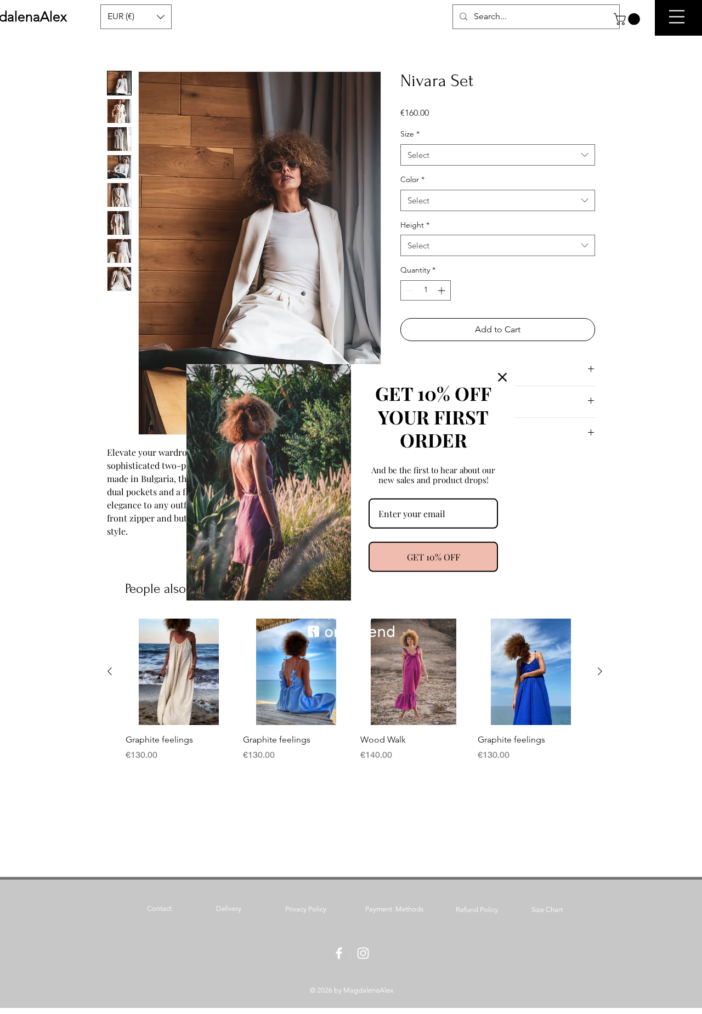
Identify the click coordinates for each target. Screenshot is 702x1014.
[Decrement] (409, 290)
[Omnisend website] (351, 625)
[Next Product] (600, 671)
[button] (628, 19)
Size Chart (547, 909)
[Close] (502, 377)
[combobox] (497, 155)
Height (414, 225)
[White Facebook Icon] (339, 953)
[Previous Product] (109, 671)
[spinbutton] (425, 290)
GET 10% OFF (433, 557)
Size (410, 134)
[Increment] (442, 290)
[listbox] (136, 16)
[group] (355, 690)
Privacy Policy (305, 909)
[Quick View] (179, 672)
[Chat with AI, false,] (681, 993)
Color (412, 179)
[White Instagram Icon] (363, 953)
